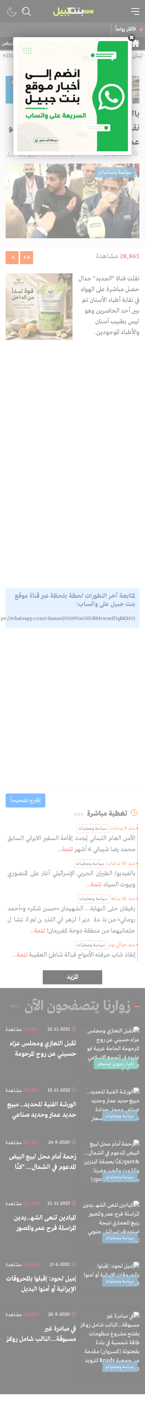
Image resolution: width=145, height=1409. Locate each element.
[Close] (131, 37)
